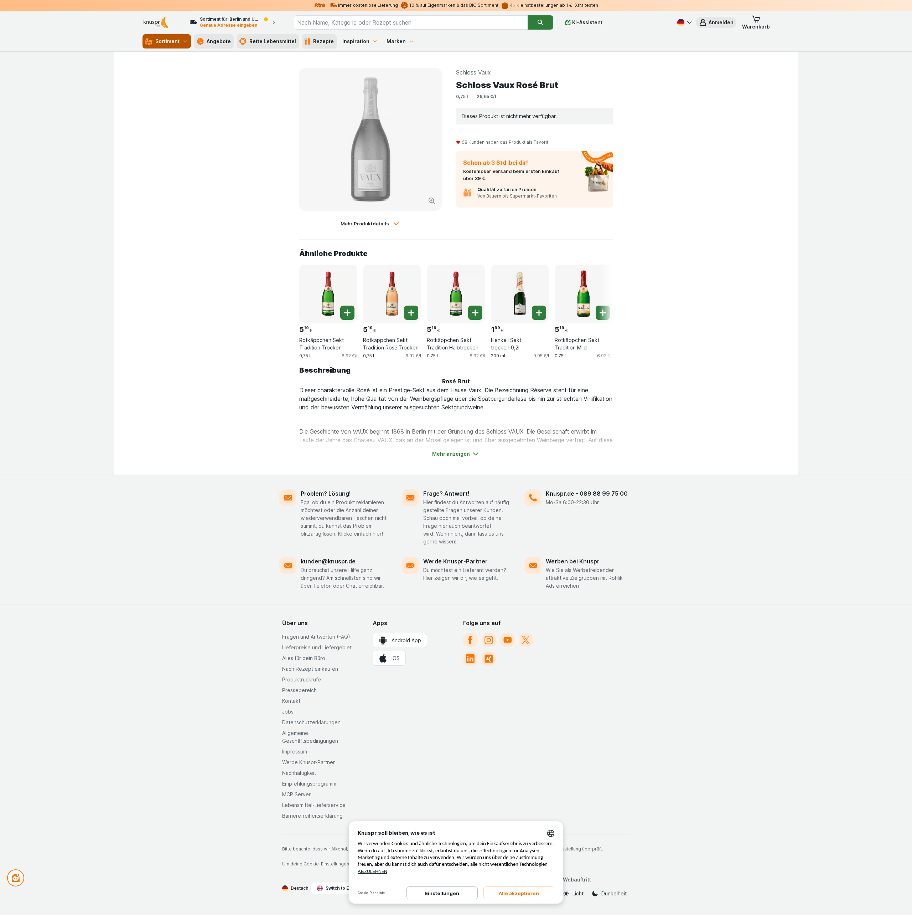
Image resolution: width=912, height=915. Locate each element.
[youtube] (507, 640)
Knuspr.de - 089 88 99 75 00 (587, 493)
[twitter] (526, 640)
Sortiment (167, 41)
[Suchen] (540, 22)
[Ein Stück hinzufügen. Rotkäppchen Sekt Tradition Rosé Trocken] (411, 313)
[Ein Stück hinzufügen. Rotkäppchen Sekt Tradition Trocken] (347, 313)
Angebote (219, 41)
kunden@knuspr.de (328, 561)
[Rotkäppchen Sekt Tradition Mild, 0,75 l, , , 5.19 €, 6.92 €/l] (584, 294)
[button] (716, 22)
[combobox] (411, 22)
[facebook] (470, 640)
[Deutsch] (683, 22)
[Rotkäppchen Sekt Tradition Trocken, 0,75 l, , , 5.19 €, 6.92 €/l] (328, 294)
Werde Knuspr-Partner (455, 561)
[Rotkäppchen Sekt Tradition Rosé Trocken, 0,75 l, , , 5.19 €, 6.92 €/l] (392, 294)
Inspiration (355, 41)
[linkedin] (470, 658)
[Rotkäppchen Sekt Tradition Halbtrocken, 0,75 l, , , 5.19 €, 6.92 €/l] (456, 294)
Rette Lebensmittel (272, 41)
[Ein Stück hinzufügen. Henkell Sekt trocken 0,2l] (539, 313)
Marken (396, 41)
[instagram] (489, 640)
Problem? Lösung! (326, 493)
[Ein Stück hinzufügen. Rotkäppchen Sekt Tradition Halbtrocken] (475, 313)
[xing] (489, 658)
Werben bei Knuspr (573, 561)
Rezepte (323, 41)
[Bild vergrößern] (431, 200)
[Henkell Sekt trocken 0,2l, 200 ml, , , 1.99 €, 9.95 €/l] (520, 294)
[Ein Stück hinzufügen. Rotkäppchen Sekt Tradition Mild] (603, 313)
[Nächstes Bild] (598, 291)
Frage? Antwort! (446, 493)
